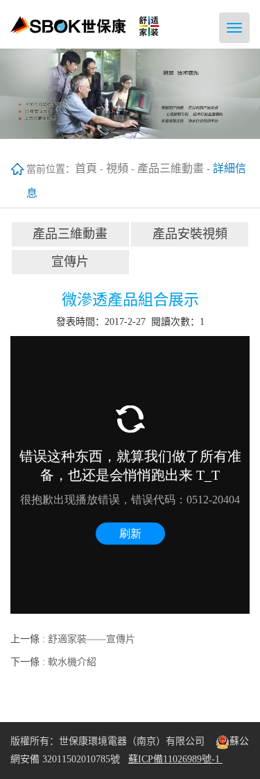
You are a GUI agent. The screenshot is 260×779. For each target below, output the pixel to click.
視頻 (117, 168)
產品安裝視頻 (190, 234)
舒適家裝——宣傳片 (91, 639)
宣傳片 (70, 262)
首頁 (86, 168)
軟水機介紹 (72, 662)
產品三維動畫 (170, 168)
